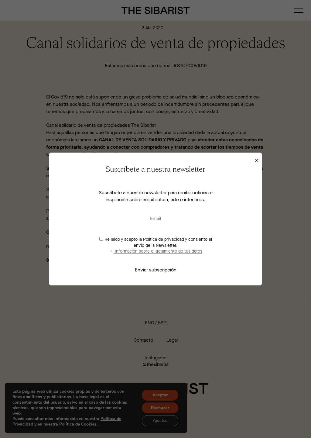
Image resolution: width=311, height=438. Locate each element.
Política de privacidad (163, 239)
